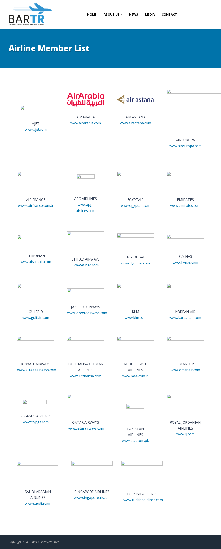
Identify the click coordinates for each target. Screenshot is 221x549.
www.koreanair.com (185, 317)
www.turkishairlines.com (143, 499)
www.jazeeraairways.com (87, 312)
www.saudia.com (38, 503)
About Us (112, 14)
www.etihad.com (86, 265)
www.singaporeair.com (92, 497)
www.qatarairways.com (85, 428)
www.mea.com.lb (135, 376)
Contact (169, 14)
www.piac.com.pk (135, 440)
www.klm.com (135, 317)
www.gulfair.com (35, 317)
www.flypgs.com (36, 422)
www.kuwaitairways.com (36, 370)
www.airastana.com (135, 123)
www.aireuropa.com (185, 145)
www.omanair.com (185, 370)
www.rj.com (185, 434)
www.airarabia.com (85, 123)
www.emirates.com (185, 205)
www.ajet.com (36, 129)
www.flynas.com (185, 262)
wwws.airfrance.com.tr (36, 205)
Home (92, 14)
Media (150, 14)
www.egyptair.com (135, 205)
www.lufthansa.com (85, 376)
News (133, 14)
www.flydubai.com (135, 263)
